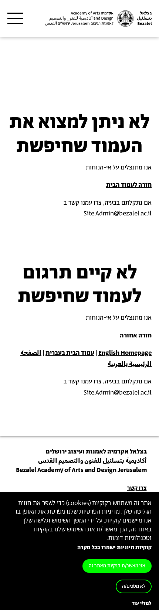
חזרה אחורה (136, 335)
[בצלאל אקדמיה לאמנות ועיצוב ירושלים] (98, 18)
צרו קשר (137, 488)
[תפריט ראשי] (15, 18)
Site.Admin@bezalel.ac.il (118, 213)
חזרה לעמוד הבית (129, 185)
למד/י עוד (142, 603)
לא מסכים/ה (133, 586)
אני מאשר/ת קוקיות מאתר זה (117, 566)
